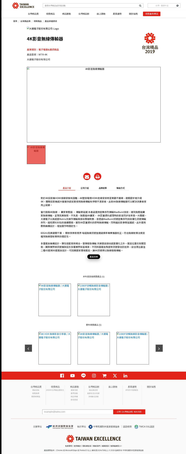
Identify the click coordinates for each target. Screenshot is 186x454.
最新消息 (74, 390)
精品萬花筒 (93, 390)
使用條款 (77, 446)
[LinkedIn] (125, 375)
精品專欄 (74, 396)
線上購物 (101, 14)
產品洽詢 (94, 256)
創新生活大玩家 (93, 393)
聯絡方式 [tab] (121, 187)
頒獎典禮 (35, 393)
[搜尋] (140, 5)
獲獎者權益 (35, 396)
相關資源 (105, 446)
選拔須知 (35, 390)
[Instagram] (94, 375)
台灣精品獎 (33, 14)
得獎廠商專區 (151, 14)
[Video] (72, 375)
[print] (97, 176)
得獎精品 (50, 14)
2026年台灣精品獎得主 (55, 390)
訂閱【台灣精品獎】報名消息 (129, 412)
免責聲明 (68, 446)
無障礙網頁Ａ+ (116, 446)
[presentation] (28, 348)
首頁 (15, 21)
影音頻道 (74, 400)
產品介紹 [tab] (67, 187)
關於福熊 (133, 14)
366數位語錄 (93, 396)
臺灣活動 (74, 393)
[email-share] (87, 176)
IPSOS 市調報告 (132, 390)
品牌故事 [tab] (103, 187)
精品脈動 (66, 14)
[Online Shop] (104, 375)
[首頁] (23, 5)
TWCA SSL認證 (146, 426)
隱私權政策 (87, 446)
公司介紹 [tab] (85, 187)
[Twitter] (115, 375)
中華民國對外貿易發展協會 (106, 426)
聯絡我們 (96, 446)
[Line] (83, 375)
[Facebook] (62, 375)
